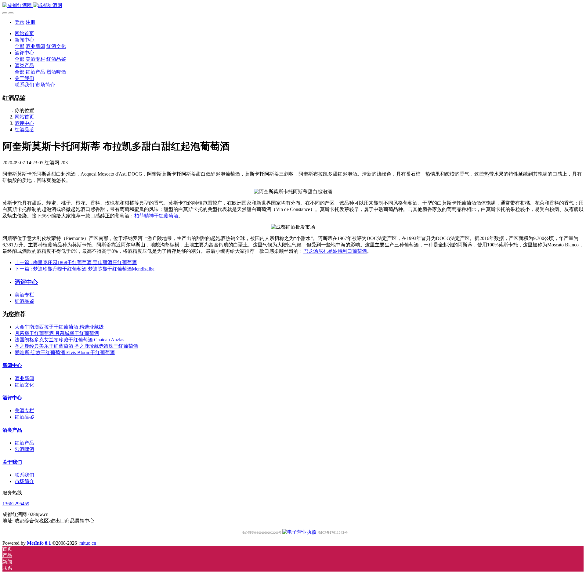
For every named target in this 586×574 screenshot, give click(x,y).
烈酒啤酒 (24, 449)
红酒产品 (24, 442)
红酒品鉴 (24, 129)
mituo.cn (87, 543)
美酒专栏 (24, 294)
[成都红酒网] (293, 5)
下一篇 (84, 268)
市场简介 (24, 481)
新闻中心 (12, 365)
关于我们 (12, 462)
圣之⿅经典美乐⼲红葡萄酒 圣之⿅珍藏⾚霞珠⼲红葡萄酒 (76, 346)
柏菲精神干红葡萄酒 (156, 215)
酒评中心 (24, 123)
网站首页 (24, 33)
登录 (19, 22)
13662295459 (15, 503)
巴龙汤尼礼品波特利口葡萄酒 (335, 251)
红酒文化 (24, 384)
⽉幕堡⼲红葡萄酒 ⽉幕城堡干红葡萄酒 (57, 333)
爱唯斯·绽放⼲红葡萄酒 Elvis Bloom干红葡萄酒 (65, 352)
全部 (19, 46)
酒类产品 (12, 430)
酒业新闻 (24, 378)
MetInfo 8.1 (39, 543)
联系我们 (24, 475)
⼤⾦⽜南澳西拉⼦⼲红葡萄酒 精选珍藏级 (59, 326)
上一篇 (76, 262)
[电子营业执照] (299, 532)
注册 (30, 22)
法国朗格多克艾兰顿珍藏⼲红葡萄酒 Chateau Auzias (69, 339)
